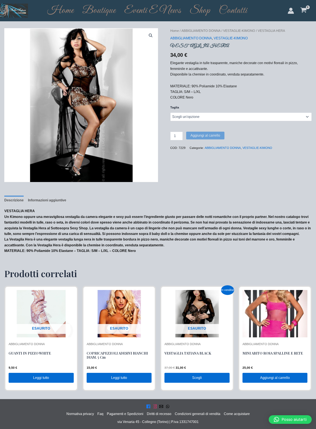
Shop (200, 10)
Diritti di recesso (159, 414)
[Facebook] (148, 406)
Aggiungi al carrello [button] (275, 378)
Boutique (99, 10)
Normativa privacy (80, 414)
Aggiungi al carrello (205, 135)
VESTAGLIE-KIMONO (239, 30)
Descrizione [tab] (14, 200)
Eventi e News (152, 10)
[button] (151, 35)
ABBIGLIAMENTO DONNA (201, 30)
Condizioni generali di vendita (197, 414)
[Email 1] (161, 406)
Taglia (174, 107)
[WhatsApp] (168, 406)
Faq (100, 414)
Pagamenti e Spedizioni (125, 414)
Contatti (233, 10)
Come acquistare (237, 414)
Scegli (197, 378)
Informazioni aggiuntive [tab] (47, 200)
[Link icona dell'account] (291, 11)
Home (60, 10)
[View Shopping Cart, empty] (303, 10)
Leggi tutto (41, 378)
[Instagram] (155, 406)
